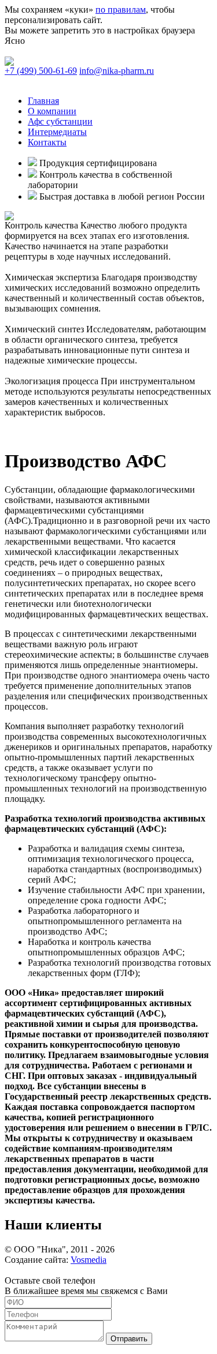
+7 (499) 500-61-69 (41, 71)
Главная (43, 101)
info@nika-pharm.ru (116, 71)
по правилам (120, 9)
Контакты (47, 142)
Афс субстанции (60, 121)
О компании (52, 111)
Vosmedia (88, 1260)
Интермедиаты (57, 132)
